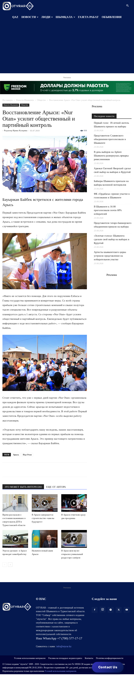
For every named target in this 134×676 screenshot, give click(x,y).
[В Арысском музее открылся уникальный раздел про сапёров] (74, 539)
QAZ (15, 17)
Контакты (89, 658)
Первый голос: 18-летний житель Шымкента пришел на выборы (111, 125)
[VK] (21, 469)
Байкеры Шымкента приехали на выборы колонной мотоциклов (111, 183)
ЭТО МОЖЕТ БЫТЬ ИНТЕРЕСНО (23, 487)
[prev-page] (4, 564)
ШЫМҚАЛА (64, 17)
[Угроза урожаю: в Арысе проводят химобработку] (15, 539)
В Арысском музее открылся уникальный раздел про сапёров (72, 554)
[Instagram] (102, 609)
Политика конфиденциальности (109, 658)
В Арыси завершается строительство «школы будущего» (43, 518)
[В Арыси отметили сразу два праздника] (74, 503)
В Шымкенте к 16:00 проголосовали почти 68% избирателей (108, 210)
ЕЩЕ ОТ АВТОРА (56, 487)
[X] (38, 469)
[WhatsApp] (5, 469)
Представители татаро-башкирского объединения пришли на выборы (112, 225)
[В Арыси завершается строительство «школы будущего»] (44, 503)
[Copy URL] (46, 469)
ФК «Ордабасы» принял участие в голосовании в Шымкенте (112, 196)
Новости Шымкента (25, 100)
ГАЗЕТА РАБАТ (88, 17)
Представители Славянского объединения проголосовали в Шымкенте (110, 139)
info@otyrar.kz (63, 646)
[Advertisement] (67, 48)
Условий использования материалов (60, 671)
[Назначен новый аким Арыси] (44, 539)
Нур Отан (27, 455)
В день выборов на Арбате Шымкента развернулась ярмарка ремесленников (111, 156)
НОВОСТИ (28, 17)
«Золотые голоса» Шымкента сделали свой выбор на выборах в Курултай (111, 239)
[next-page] (10, 564)
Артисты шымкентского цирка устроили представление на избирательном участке (110, 256)
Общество (41, 100)
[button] (127, 5)
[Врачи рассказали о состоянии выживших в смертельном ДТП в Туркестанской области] (15, 503)
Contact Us (107, 667)
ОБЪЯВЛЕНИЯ (112, 17)
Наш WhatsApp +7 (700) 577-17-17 (59, 638)
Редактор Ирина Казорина (15, 130)
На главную (7, 100)
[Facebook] (30, 469)
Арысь (16, 455)
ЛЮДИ (45, 17)
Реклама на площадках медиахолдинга (65, 658)
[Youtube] (126, 610)
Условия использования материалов (30, 658)
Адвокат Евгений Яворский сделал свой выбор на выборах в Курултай (112, 170)
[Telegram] (13, 469)
